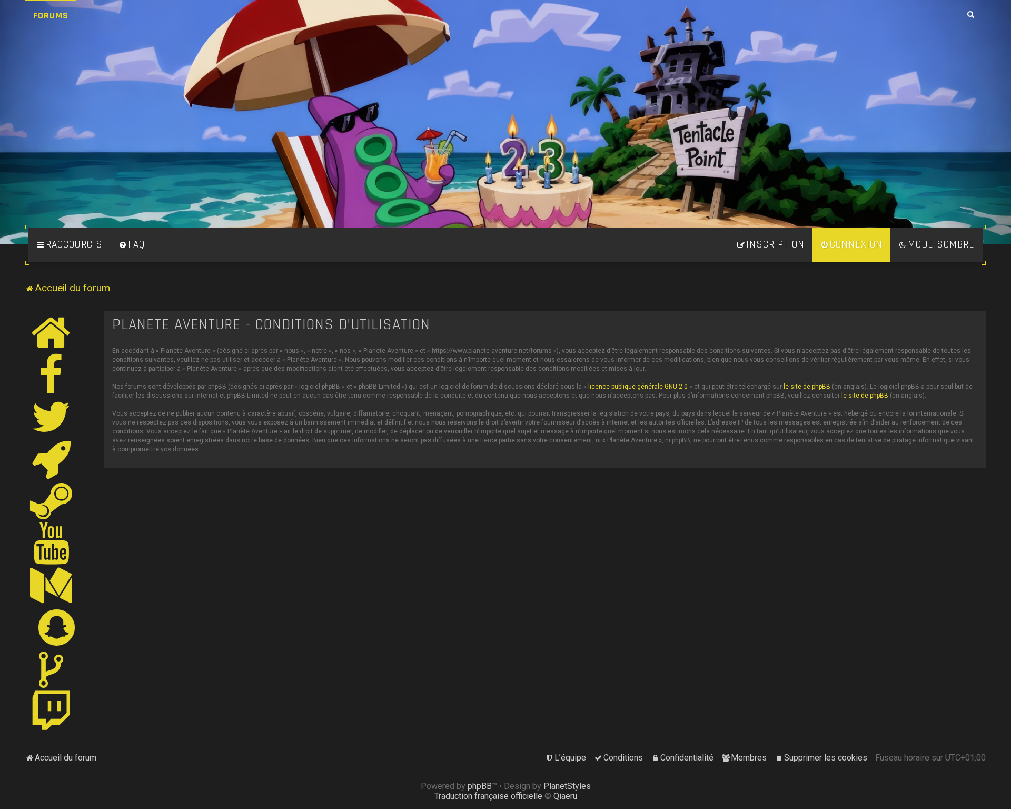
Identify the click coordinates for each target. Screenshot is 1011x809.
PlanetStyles (567, 786)
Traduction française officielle (488, 796)
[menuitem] (132, 245)
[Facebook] (51, 374)
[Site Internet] (52, 332)
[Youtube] (52, 543)
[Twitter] (52, 417)
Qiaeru (565, 796)
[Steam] (51, 501)
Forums (50, 15)
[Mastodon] (51, 585)
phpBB (480, 786)
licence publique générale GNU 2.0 (638, 386)
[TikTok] (51, 669)
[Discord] (52, 459)
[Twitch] (51, 711)
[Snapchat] (57, 627)
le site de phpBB (807, 386)
